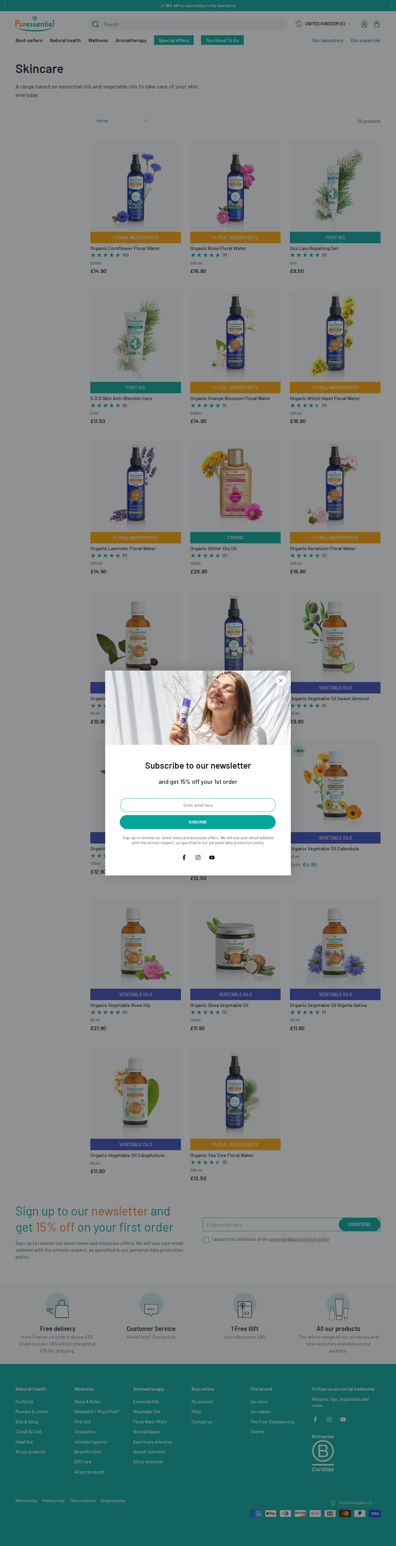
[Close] (281, 680)
